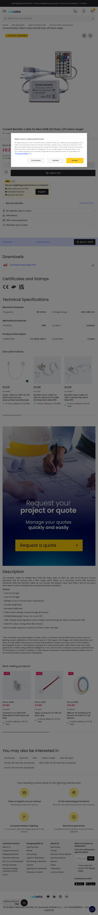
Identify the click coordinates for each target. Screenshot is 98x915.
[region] (49, 150)
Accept (75, 160)
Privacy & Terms (21, 154)
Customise (35, 160)
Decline (56, 160)
